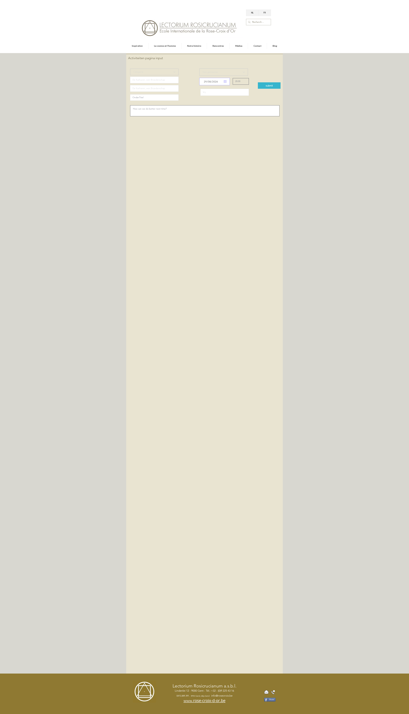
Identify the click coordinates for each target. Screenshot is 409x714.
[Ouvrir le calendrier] (225, 81)
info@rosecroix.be (221, 695)
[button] (269, 85)
